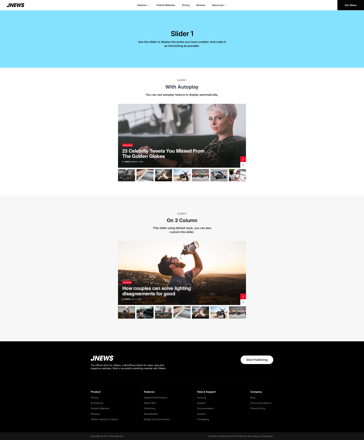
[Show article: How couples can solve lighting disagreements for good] (126, 312)
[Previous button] (243, 165)
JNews (127, 162)
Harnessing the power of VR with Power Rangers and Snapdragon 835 (166, 153)
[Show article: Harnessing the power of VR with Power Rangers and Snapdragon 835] (145, 175)
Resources (218, 5)
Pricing (186, 5)
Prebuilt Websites (165, 5)
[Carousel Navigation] (243, 162)
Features (142, 5)
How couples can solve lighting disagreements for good (156, 291)
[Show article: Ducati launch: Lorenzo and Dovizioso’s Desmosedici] (145, 312)
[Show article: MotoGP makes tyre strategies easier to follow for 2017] (219, 175)
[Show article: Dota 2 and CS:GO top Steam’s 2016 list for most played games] (182, 175)
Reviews (200, 5)
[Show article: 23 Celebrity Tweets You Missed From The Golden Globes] (126, 175)
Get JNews (351, 5)
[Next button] (243, 159)
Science (127, 145)
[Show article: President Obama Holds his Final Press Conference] (237, 175)
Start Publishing (257, 359)
